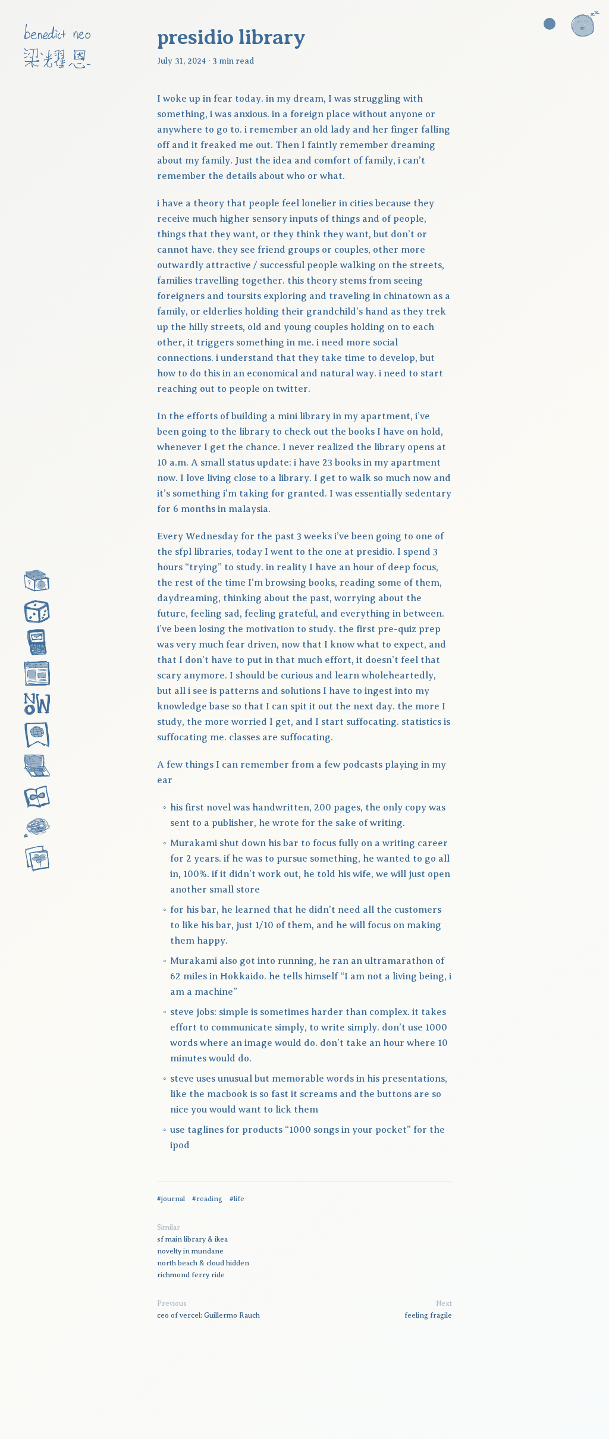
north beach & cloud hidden (203, 1263)
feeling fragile (428, 1315)
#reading (207, 1199)
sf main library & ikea (192, 1239)
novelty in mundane (190, 1251)
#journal (171, 1199)
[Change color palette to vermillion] (549, 24)
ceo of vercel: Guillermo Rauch (208, 1315)
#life (237, 1199)
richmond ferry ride (191, 1275)
